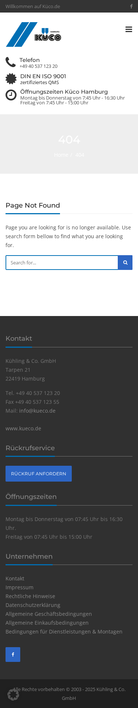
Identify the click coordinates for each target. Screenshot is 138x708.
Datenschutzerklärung (33, 604)
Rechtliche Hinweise (30, 596)
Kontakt (15, 578)
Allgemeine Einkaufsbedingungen (47, 622)
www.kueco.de (23, 428)
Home (61, 154)
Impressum (19, 587)
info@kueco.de (37, 410)
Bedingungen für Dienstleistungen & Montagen (64, 631)
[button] (13, 694)
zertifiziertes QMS (39, 82)
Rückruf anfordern (38, 473)
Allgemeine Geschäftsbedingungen (49, 613)
